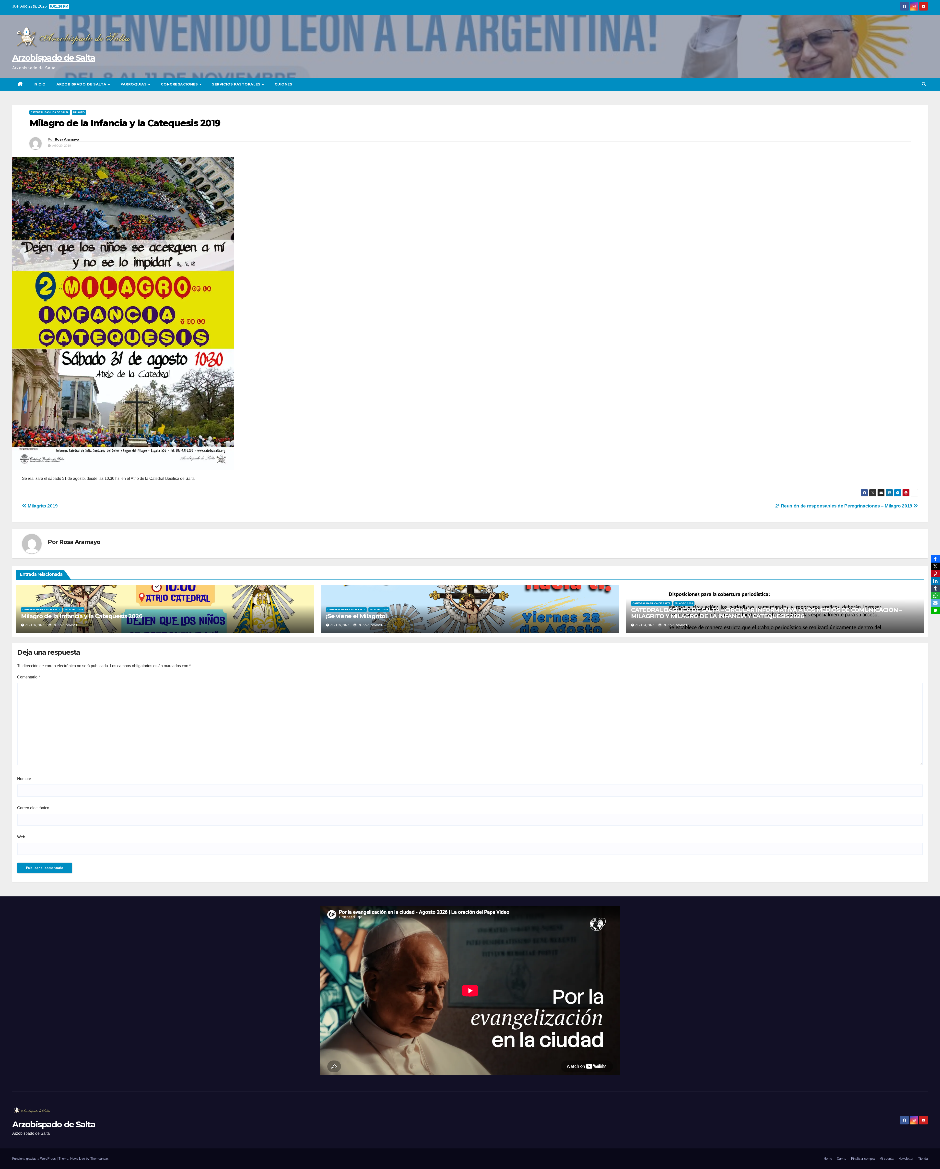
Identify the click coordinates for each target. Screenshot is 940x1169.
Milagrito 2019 (42, 505)
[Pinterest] (935, 573)
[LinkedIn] (935, 581)
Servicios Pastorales (237, 84)
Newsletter (905, 1158)
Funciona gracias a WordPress (34, 1158)
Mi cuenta (886, 1158)
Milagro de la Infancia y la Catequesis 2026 (81, 616)
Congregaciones (180, 84)
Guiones (284, 84)
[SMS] (935, 610)
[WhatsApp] (935, 595)
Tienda (923, 1158)
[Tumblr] (935, 588)
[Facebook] (935, 559)
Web (21, 837)
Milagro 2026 (74, 609)
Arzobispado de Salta (53, 58)
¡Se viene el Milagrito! (356, 616)
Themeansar (99, 1158)
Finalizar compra (863, 1158)
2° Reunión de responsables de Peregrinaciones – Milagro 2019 (844, 505)
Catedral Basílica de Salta (50, 112)
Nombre (24, 779)
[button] (924, 84)
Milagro (79, 112)
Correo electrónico (33, 808)
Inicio (40, 84)
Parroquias (134, 84)
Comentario (28, 677)
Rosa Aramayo (67, 139)
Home (828, 1158)
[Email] (935, 603)
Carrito (841, 1158)
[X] (935, 566)
